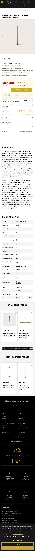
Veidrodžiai (20, 434)
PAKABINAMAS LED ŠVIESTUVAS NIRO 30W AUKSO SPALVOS (24, 335)
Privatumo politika (6, 425)
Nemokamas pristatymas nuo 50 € (9, 478)
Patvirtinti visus (17, 548)
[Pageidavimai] (28, 2)
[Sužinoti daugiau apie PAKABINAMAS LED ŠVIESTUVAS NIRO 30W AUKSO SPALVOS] (25, 319)
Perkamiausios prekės (23, 421)
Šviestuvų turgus (21, 437)
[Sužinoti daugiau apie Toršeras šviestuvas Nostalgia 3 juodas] (9, 371)
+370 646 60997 (14, 513)
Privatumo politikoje (18, 534)
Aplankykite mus (18, 441)
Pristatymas (4, 418)
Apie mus (4, 416)
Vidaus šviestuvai (22, 423)
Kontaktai (4, 430)
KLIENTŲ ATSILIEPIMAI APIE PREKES (17, 461)
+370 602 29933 (7, 513)
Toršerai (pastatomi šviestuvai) (24, 297)
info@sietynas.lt (16, 177)
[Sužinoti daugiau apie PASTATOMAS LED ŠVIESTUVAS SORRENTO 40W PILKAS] (25, 371)
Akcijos (19, 416)
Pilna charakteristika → (27, 114)
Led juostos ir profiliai (23, 428)
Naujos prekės (21, 418)
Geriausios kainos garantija (25, 497)
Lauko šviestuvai (21, 425)
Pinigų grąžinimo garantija (9, 497)
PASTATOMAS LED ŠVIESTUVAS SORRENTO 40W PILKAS (24, 387)
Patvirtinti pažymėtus (17, 544)
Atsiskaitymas (5, 421)
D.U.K (3, 428)
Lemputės (20, 430)
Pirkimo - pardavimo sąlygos (8, 423)
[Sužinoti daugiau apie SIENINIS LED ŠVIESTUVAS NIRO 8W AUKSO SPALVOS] (9, 319)
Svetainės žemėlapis (6, 432)
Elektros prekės (21, 432)
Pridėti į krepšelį (21, 90)
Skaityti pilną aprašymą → (26, 131)
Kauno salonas (16, 65)
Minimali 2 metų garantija (25, 478)
